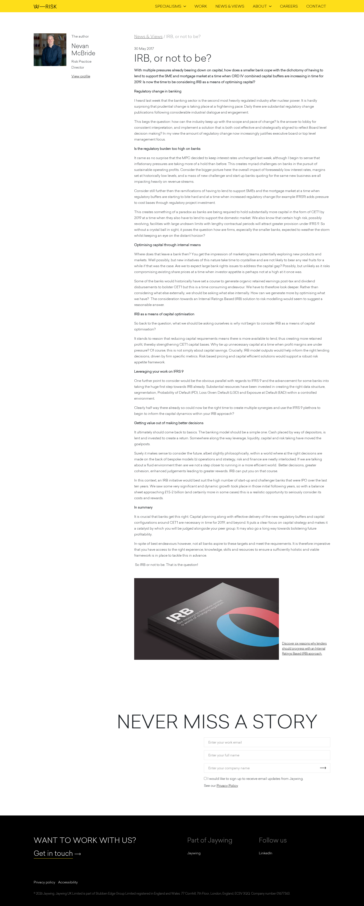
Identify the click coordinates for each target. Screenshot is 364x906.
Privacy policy (44, 882)
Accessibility (68, 882)
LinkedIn (265, 853)
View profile (80, 76)
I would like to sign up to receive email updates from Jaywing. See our (253, 782)
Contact (316, 6)
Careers (289, 6)
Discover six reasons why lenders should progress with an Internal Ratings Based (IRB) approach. (304, 649)
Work (200, 6)
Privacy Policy (227, 785)
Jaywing (194, 853)
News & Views (229, 6)
